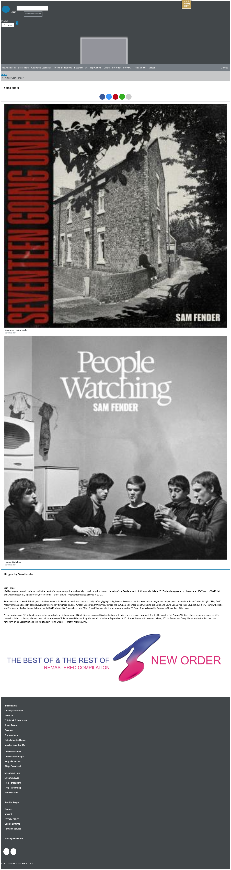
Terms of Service (13, 828)
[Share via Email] (129, 97)
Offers (107, 67)
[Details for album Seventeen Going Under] (115, 327)
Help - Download (13, 761)
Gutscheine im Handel (15, 740)
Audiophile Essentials (41, 67)
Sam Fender (10, 332)
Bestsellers (23, 67)
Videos (152, 67)
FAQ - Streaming (13, 787)
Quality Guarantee (14, 710)
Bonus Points (11, 725)
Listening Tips (81, 67)
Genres (224, 67)
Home (4, 74)
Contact (8, 809)
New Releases (9, 67)
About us (9, 715)
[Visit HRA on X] (13, 851)
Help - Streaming (13, 782)
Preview (127, 67)
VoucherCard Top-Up (15, 745)
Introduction (11, 705)
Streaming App (12, 777)
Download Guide (13, 751)
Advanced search (33, 13)
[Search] (19, 13)
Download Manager (14, 756)
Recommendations (63, 67)
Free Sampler (139, 67)
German (8, 25)
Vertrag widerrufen (14, 838)
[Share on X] (109, 97)
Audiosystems (11, 792)
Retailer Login (12, 802)
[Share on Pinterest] (115, 97)
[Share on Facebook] (102, 97)
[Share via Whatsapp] (122, 97)
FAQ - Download (13, 766)
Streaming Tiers (12, 773)
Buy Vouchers (11, 735)
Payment (9, 730)
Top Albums (95, 67)
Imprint (8, 814)
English (4, 21)
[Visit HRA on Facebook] (6, 851)
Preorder (116, 67)
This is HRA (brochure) (16, 720)
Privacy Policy (12, 818)
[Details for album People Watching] (115, 559)
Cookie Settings (12, 823)
